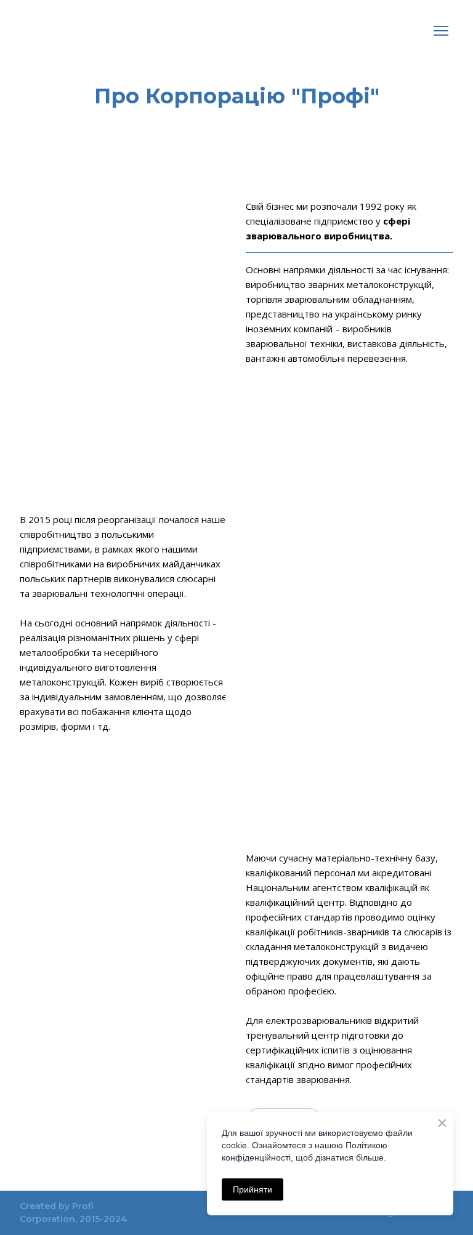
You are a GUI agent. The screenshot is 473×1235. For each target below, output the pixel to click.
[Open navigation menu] (441, 30)
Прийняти (252, 1189)
